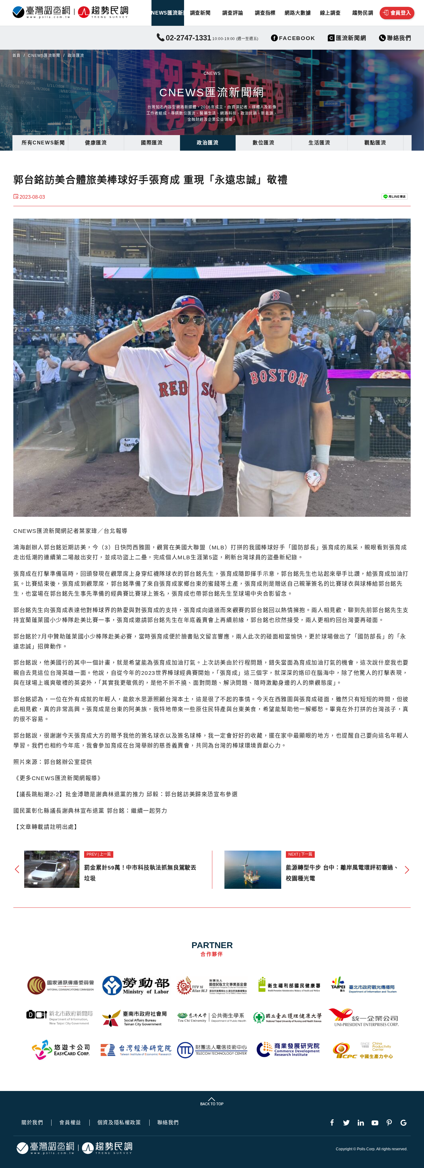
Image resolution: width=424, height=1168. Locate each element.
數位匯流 (263, 142)
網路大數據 (298, 13)
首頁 (16, 55)
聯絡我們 (168, 1122)
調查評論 (232, 13)
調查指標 (265, 13)
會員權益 (70, 1122)
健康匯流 (96, 142)
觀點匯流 (375, 142)
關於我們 (32, 1122)
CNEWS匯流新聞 (167, 13)
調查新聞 (200, 13)
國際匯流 (152, 142)
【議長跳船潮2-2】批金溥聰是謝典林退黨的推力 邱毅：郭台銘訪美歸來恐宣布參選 (125, 794)
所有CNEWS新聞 (43, 142)
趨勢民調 (362, 13)
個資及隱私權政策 (119, 1122)
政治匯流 (208, 142)
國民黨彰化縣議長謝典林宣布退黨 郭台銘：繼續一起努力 (90, 811)
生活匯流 (319, 142)
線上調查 (330, 13)
